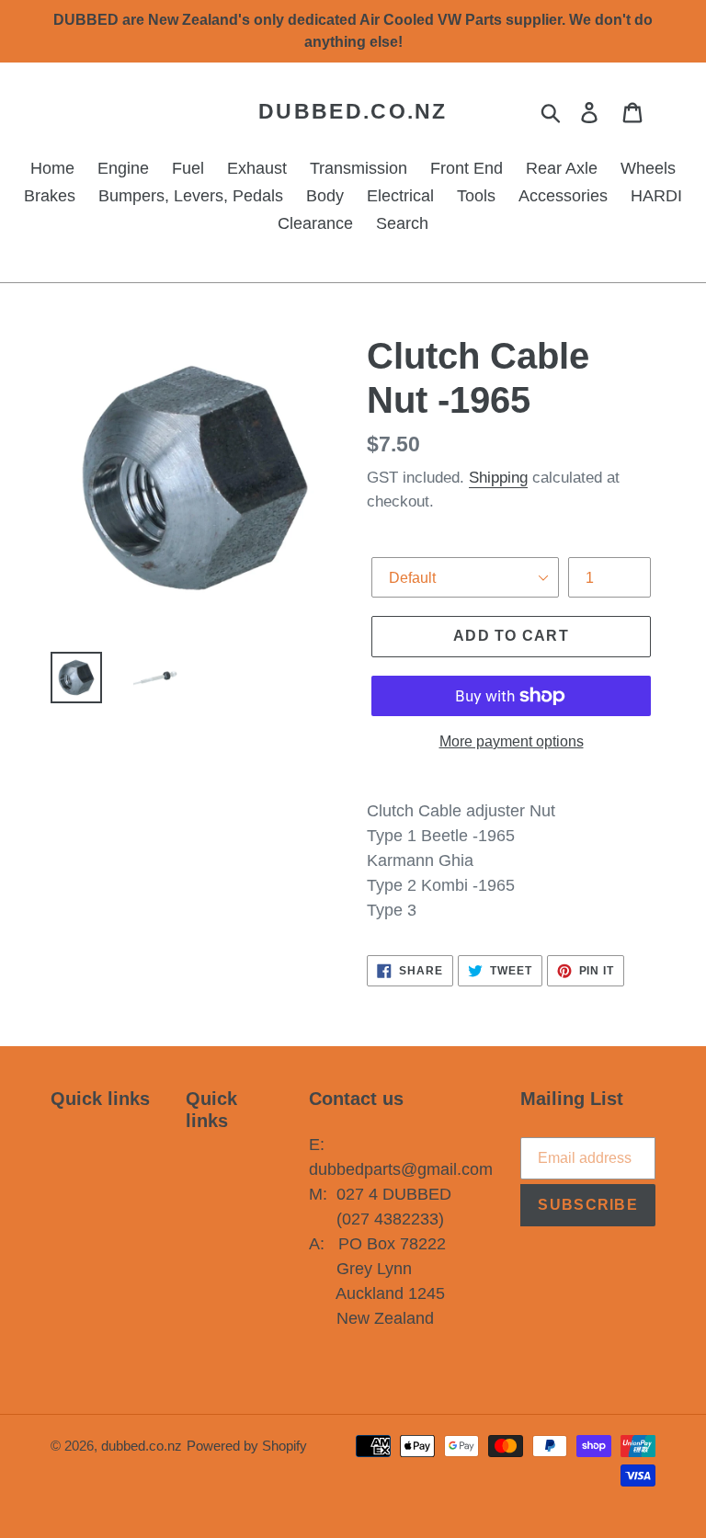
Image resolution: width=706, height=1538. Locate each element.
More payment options (511, 741)
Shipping (498, 477)
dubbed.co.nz (353, 111)
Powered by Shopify (247, 1445)
